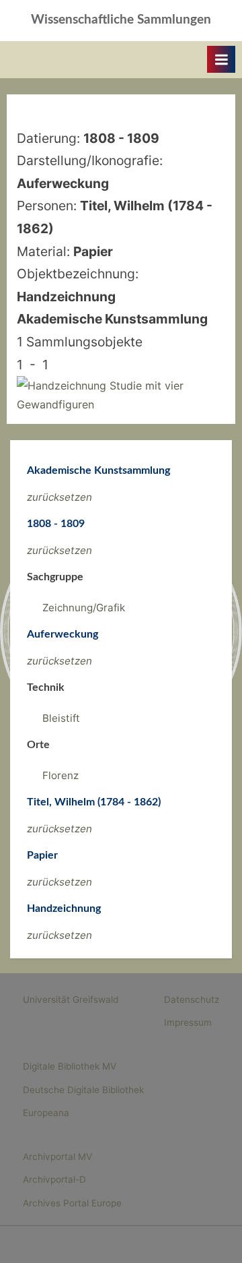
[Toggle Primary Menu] (221, 59)
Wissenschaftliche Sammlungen (121, 19)
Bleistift (61, 718)
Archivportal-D (54, 1179)
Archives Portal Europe (72, 1203)
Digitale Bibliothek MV (69, 1066)
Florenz (60, 775)
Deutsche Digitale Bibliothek (83, 1089)
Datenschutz (191, 999)
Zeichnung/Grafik (83, 607)
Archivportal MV (57, 1156)
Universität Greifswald (70, 999)
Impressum (188, 1022)
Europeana (46, 1112)
